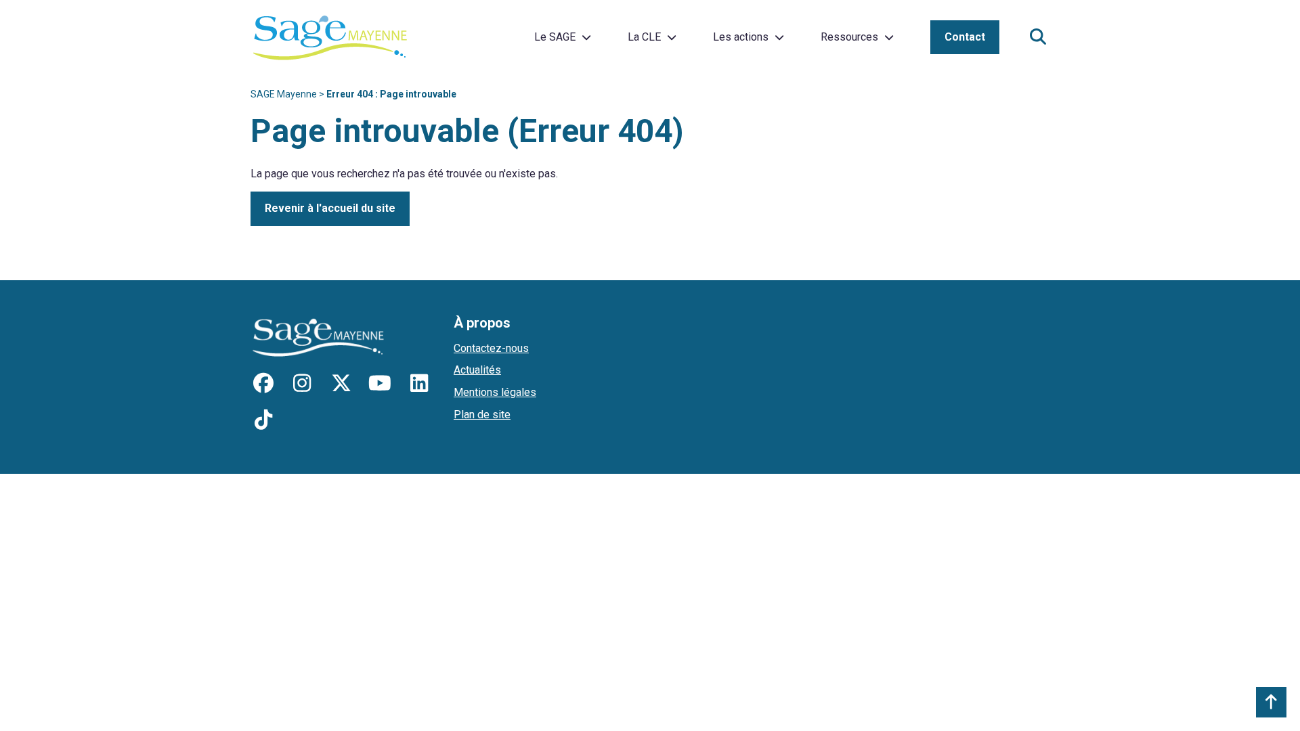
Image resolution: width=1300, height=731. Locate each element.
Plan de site (482, 414)
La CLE (644, 36)
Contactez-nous (491, 348)
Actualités (477, 369)
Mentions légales (495, 392)
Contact (965, 36)
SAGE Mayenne (284, 94)
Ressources (849, 36)
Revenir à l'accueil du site (330, 208)
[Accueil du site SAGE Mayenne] (330, 37)
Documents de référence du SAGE (901, 32)
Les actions (740, 36)
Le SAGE (555, 36)
